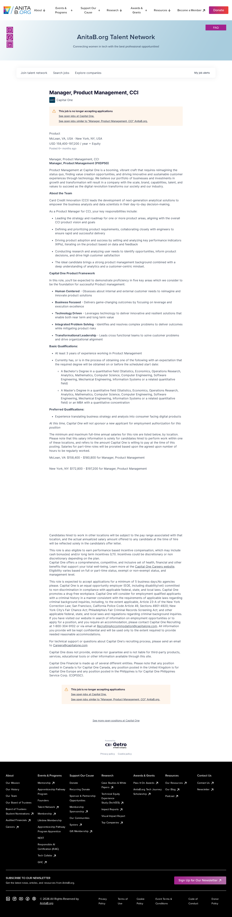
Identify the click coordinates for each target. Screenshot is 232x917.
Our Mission (13, 783)
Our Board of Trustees (19, 802)
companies (88, 73)
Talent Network (46, 807)
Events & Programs (61, 10)
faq (216, 28)
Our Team (11, 796)
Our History (12, 789)
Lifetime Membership (50, 820)
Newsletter (203, 789)
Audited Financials (16, 820)
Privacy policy (107, 753)
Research (113, 10)
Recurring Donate (80, 789)
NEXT (41, 838)
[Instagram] (10, 30)
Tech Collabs (45, 855)
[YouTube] (21, 899)
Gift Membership (79, 831)
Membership (45, 813)
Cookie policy (125, 753)
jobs (61, 73)
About (38, 10)
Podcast (169, 796)
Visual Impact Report (113, 816)
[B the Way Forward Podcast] (34, 899)
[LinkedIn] (10, 44)
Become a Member (189, 10)
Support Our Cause (88, 10)
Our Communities (80, 818)
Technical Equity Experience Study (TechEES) (111, 798)
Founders (43, 800)
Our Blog (170, 789)
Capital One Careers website (154, 566)
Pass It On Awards (143, 783)
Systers (74, 824)
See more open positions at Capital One (116, 720)
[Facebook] (10, 37)
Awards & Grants (137, 10)
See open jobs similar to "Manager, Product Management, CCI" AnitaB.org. (103, 121)
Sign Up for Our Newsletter (198, 880)
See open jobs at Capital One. (76, 115)
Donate (74, 783)
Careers (10, 827)
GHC (40, 862)
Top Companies (110, 822)
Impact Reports (110, 809)
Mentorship (44, 783)
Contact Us (203, 783)
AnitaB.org (46, 903)
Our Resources (174, 783)
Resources (160, 10)
